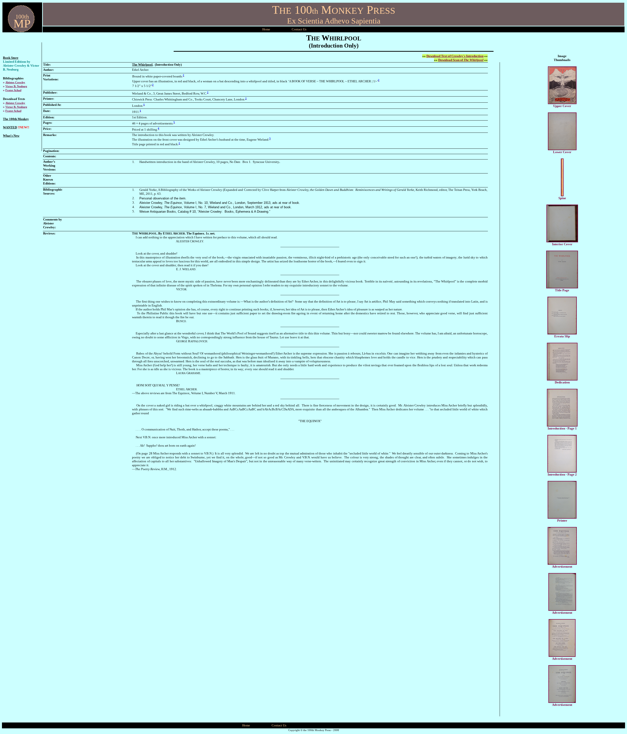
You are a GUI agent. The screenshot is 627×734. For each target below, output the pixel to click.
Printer (562, 520)
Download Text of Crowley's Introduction (454, 56)
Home (266, 29)
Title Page (562, 290)
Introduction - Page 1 (562, 428)
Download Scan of (460, 60)
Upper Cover (562, 106)
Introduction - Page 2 (562, 474)
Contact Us (279, 725)
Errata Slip (562, 336)
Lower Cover (562, 152)
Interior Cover (562, 244)
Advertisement (562, 566)
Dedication (562, 382)
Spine (562, 198)
